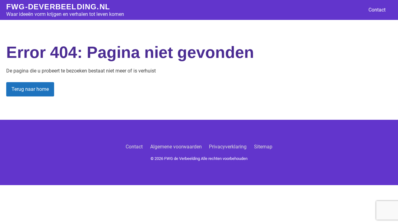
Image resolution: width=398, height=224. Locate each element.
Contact (377, 10)
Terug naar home (30, 89)
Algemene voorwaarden (176, 147)
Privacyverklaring (228, 147)
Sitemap (263, 147)
